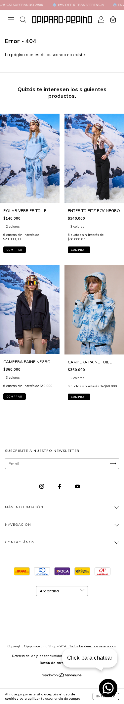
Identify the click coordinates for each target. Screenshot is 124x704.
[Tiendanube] (62, 676)
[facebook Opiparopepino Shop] (60, 486)
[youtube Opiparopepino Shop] (77, 486)
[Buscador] (23, 20)
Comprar (14, 249)
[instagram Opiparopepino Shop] (42, 486)
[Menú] (11, 20)
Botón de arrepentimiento (62, 663)
